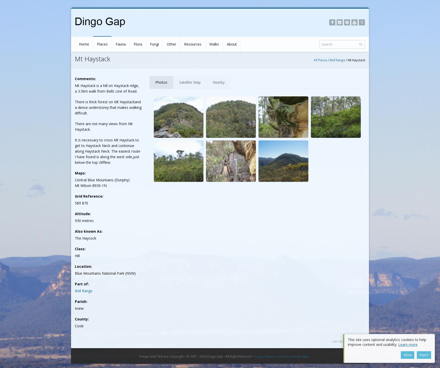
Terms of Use (285, 356)
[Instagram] (340, 22)
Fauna (121, 44)
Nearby (219, 82)
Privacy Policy (263, 356)
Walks (214, 44)
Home (84, 44)
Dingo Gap (215, 356)
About (232, 44)
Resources (192, 44)
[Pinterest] (347, 22)
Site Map (303, 356)
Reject (424, 355)
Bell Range (337, 60)
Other (171, 44)
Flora (138, 44)
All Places (320, 60)
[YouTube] (354, 22)
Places (102, 44)
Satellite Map (190, 82)
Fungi (154, 44)
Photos (161, 82)
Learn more (408, 344)
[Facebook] (332, 22)
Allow (407, 355)
